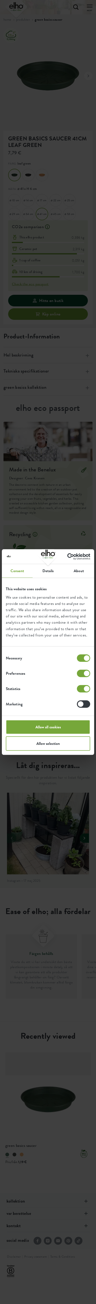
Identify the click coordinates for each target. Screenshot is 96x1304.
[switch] (83, 673)
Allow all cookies (48, 727)
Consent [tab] (17, 571)
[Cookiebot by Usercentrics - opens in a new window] (69, 556)
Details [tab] (48, 571)
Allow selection (48, 743)
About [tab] (79, 571)
